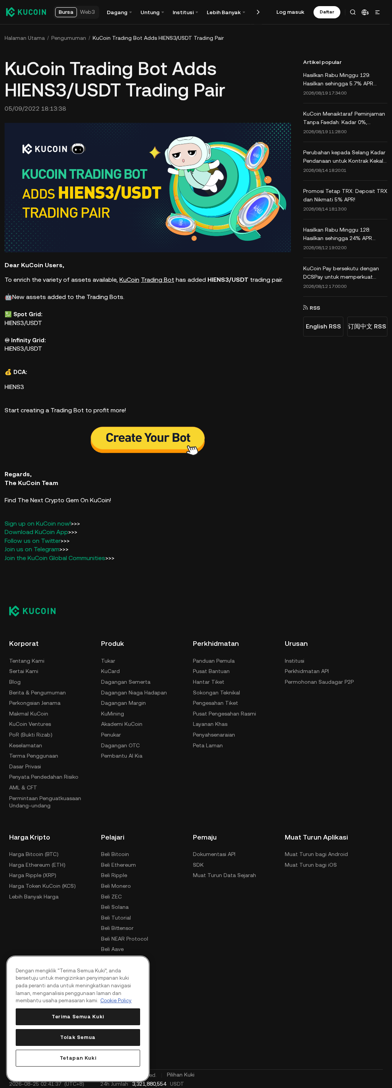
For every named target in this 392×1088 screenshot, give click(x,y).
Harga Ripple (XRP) (32, 874)
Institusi (294, 660)
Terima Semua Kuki (78, 1016)
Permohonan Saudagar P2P (319, 681)
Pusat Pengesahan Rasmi (224, 712)
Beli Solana (115, 906)
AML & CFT (23, 786)
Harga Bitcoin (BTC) (34, 853)
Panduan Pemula (214, 660)
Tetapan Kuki (78, 1058)
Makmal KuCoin (28, 712)
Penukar (111, 733)
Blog (15, 681)
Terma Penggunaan (33, 754)
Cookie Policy (116, 1000)
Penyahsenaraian (214, 733)
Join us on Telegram (32, 548)
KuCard (110, 670)
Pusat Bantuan (211, 670)
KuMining (112, 712)
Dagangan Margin (123, 702)
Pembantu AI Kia (121, 754)
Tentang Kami (26, 660)
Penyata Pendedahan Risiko (43, 776)
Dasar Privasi (25, 765)
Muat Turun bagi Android (316, 853)
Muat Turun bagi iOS (311, 864)
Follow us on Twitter (32, 539)
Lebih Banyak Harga (34, 895)
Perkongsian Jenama (34, 702)
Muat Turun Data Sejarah (224, 874)
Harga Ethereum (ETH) (37, 864)
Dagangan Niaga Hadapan (134, 691)
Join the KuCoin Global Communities (55, 556)
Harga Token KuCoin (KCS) (42, 885)
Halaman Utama (25, 38)
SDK (198, 864)
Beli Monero (116, 885)
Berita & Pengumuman (37, 691)
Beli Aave (112, 948)
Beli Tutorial (116, 916)
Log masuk (290, 12)
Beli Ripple (114, 874)
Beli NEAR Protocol (124, 937)
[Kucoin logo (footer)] (36, 610)
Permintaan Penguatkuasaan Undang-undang (45, 801)
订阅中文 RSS (365, 326)
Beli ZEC (111, 895)
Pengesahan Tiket (215, 702)
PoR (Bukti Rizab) (30, 733)
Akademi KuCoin (121, 723)
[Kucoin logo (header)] (26, 11)
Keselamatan (25, 744)
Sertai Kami (23, 670)
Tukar (108, 660)
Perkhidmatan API (307, 670)
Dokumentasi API (214, 853)
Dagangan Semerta (125, 681)
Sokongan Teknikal (216, 691)
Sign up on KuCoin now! (38, 522)
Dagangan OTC (120, 744)
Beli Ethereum (118, 864)
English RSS (321, 326)
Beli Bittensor (117, 927)
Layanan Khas (210, 723)
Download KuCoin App (36, 531)
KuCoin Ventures (30, 723)
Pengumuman (68, 38)
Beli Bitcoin (115, 853)
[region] (78, 1019)
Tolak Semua (78, 1037)
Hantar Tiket (208, 681)
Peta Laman (208, 744)
